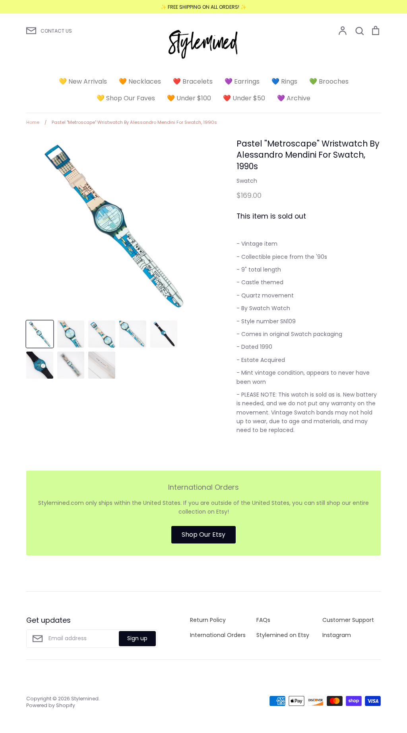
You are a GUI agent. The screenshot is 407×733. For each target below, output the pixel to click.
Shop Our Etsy (203, 534)
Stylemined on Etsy (282, 635)
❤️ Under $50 (244, 98)
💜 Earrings (242, 81)
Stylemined (85, 698)
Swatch (246, 181)
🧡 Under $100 (189, 98)
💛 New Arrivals (83, 81)
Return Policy (208, 620)
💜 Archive (293, 98)
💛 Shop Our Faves (126, 98)
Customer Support (348, 620)
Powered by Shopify (50, 705)
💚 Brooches (329, 81)
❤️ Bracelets (193, 81)
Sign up (137, 638)
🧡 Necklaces (140, 81)
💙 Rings (284, 81)
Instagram (336, 635)
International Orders (218, 635)
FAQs (263, 620)
